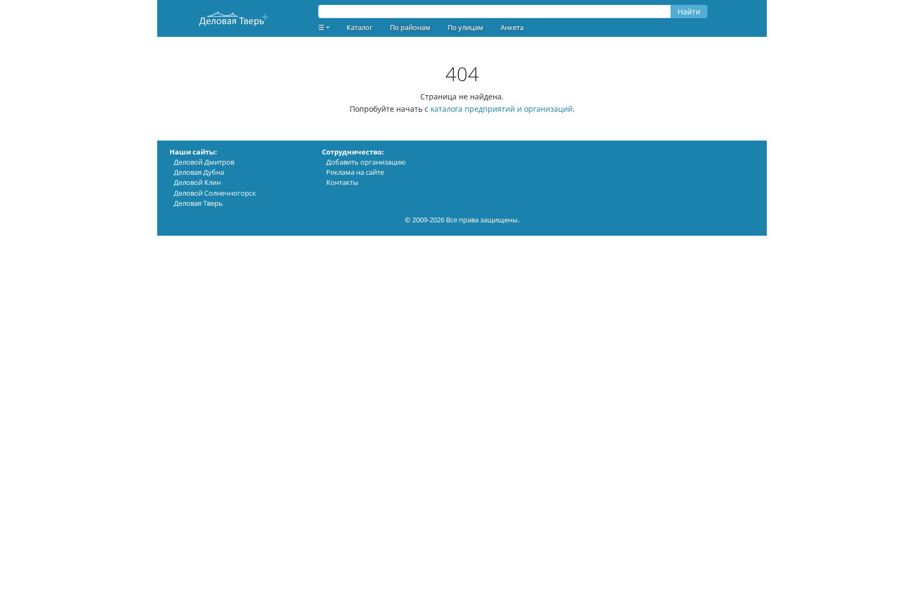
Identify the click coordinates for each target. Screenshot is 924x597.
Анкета (511, 27)
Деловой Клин (197, 182)
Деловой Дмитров (204, 162)
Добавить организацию (366, 162)
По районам (410, 27)
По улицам (465, 27)
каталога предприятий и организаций (501, 109)
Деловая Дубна (199, 172)
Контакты (342, 182)
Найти (688, 11)
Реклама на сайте (355, 172)
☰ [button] (321, 27)
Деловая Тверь (198, 203)
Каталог (359, 27)
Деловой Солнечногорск (215, 193)
